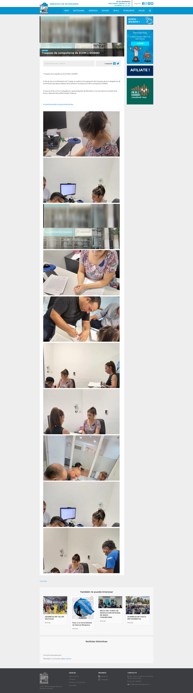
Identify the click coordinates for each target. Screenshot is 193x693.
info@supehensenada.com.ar (139, 684)
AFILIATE (142, 11)
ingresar (68, 659)
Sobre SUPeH (74, 676)
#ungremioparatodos (65, 104)
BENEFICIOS (93, 11)
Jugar (140, 43)
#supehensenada (49, 104)
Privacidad (72, 685)
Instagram (104, 679)
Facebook (104, 676)
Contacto (72, 679)
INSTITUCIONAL (78, 11)
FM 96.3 (116, 11)
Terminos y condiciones (77, 682)
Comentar (43, 581)
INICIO (66, 11)
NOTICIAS (105, 11)
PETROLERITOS (128, 11)
